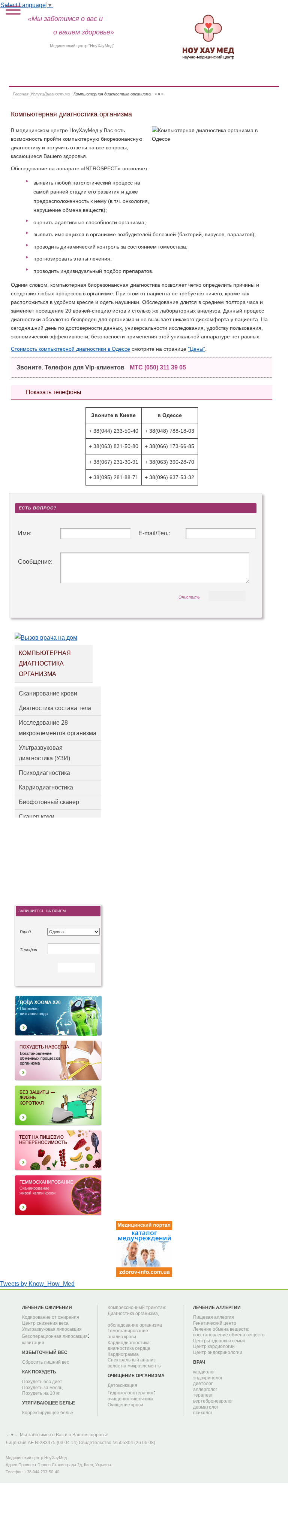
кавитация (33, 1342)
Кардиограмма (123, 1354)
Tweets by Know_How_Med (37, 1284)
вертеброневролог (213, 1401)
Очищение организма (136, 1375)
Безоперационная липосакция (55, 1336)
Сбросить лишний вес (45, 1362)
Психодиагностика (44, 773)
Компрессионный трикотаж (137, 1307)
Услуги (37, 94)
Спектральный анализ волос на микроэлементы (135, 1363)
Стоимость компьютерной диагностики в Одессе (70, 349)
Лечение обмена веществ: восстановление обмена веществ (228, 1332)
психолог (202, 1412)
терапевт (203, 1395)
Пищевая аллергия (213, 1317)
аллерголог (205, 1389)
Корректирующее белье (47, 1412)
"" (196, 349)
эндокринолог (207, 1378)
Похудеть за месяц (42, 1387)
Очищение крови (125, 1404)
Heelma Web (210, 1436)
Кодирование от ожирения (50, 1317)
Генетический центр (214, 1323)
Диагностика (57, 94)
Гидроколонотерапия (130, 1392)
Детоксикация (122, 1385)
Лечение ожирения (47, 1307)
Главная (20, 94)
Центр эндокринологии (217, 1352)
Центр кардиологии (214, 1346)
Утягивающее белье (48, 1403)
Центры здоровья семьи (219, 1340)
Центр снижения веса (45, 1323)
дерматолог (205, 1407)
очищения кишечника (130, 1398)
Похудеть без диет (42, 1381)
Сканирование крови (48, 693)
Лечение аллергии (217, 1307)
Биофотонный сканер (49, 802)
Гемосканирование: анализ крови (128, 1333)
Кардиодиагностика (46, 787)
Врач (199, 1362)
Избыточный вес (45, 1352)
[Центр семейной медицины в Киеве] (208, 36)
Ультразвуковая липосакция (52, 1329)
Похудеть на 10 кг (41, 1393)
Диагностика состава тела (55, 708)
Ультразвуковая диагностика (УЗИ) (44, 753)
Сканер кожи (36, 816)
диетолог (203, 1383)
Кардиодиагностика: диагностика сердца (129, 1345)
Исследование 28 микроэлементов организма (57, 727)
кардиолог (204, 1372)
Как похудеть (39, 1372)
